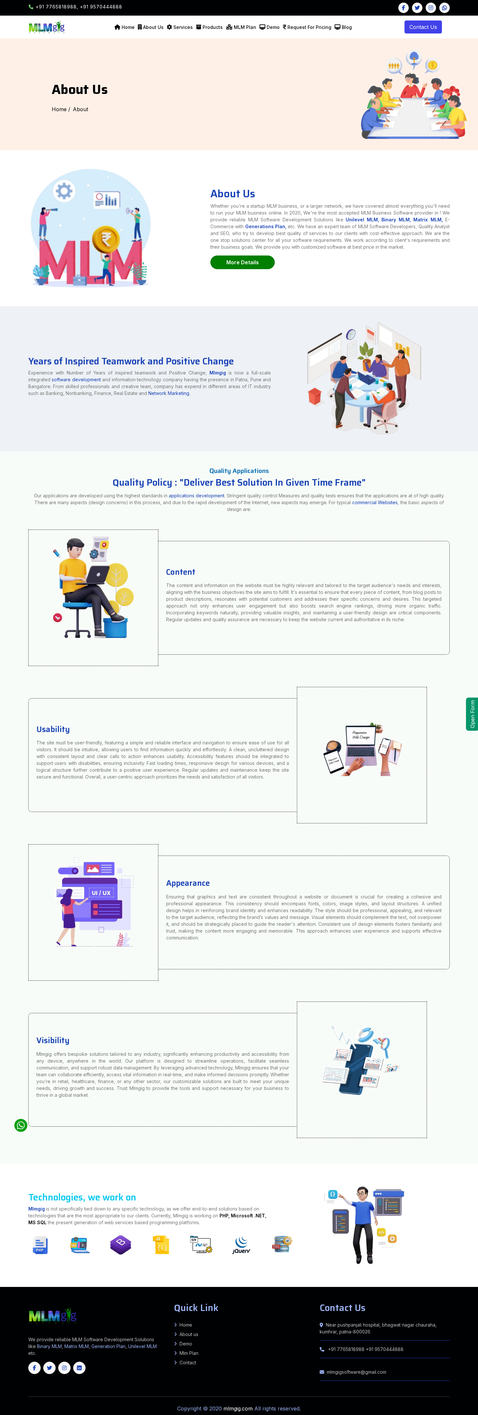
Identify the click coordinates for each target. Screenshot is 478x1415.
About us (188, 1334)
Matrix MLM (76, 1346)
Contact (187, 1362)
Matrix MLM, (429, 219)
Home (128, 27)
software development (76, 379)
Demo (273, 27)
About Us (153, 27)
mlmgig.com (238, 1408)
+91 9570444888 (101, 6)
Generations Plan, (265, 226)
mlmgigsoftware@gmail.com (356, 1372)
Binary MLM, (396, 219)
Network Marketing (168, 393)
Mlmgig (217, 372)
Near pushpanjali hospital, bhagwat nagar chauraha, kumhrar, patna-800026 (378, 1328)
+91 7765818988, (58, 6)
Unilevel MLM (142, 1346)
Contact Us (423, 27)
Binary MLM (49, 1346)
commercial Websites (375, 502)
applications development (196, 495)
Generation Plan (108, 1346)
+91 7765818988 (346, 1349)
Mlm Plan (188, 1353)
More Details (242, 262)
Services (183, 27)
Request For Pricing (309, 27)
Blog (347, 27)
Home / (61, 109)
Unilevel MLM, (362, 219)
